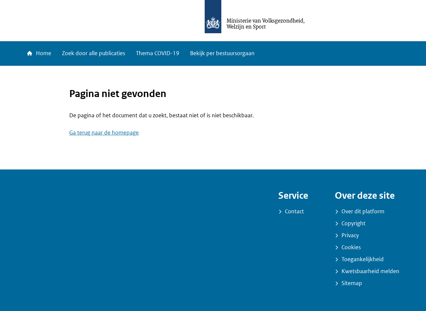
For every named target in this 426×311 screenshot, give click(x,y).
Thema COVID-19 (157, 53)
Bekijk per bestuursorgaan (222, 53)
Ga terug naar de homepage (104, 132)
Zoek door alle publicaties (93, 53)
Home (43, 53)
